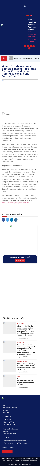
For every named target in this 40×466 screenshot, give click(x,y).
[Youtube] (11, 451)
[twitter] (7, 220)
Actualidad (20, 323)
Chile (18, 376)
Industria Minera (22, 361)
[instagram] (16, 220)
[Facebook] (3, 451)
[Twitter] (7, 451)
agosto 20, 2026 (23, 357)
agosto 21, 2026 (23, 338)
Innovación (20, 342)
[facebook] (3, 220)
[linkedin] (11, 220)
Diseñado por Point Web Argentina (20, 464)
